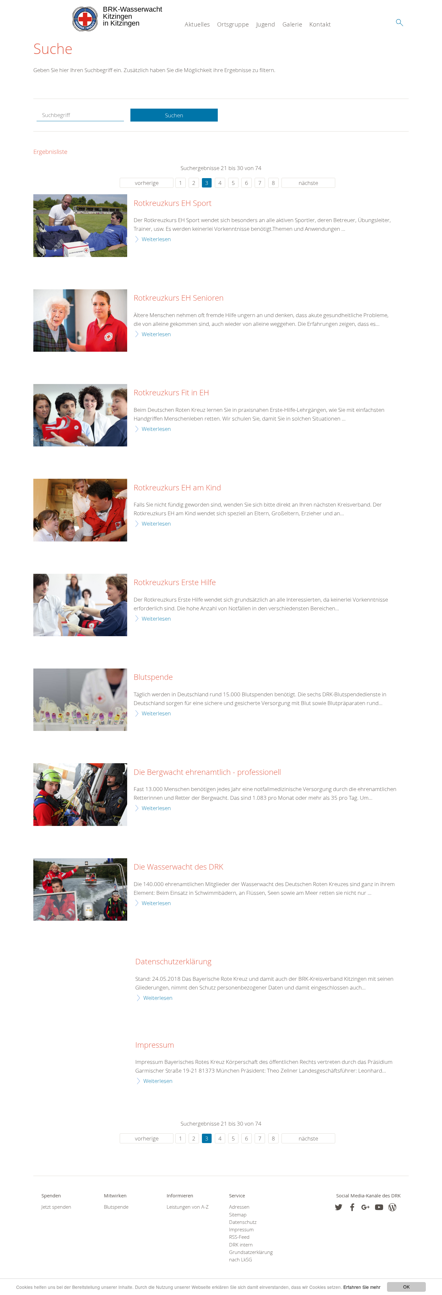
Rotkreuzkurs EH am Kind (177, 488)
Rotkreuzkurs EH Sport (173, 203)
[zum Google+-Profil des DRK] (365, 1207)
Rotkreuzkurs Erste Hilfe (175, 582)
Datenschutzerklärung (173, 962)
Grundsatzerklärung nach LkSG (251, 1256)
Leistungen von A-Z (188, 1207)
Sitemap (238, 1215)
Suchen (174, 115)
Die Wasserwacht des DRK (178, 867)
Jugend (265, 24)
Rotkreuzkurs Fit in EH (171, 393)
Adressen (239, 1207)
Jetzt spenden (56, 1207)
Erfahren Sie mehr (362, 1287)
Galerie (292, 24)
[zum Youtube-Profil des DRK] (379, 1207)
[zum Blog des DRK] (392, 1207)
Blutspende (153, 677)
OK (406, 1286)
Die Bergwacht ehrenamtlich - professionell (207, 772)
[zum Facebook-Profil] (339, 1207)
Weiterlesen (156, 239)
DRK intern (241, 1245)
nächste (308, 183)
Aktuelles (197, 24)
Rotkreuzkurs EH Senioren (179, 298)
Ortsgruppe (233, 24)
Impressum (154, 1045)
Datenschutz (243, 1222)
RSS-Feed (239, 1237)
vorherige (147, 183)
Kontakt (320, 24)
